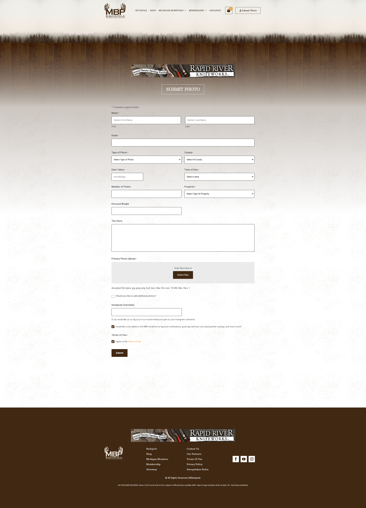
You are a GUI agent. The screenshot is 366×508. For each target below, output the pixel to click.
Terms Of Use (194, 459)
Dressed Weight (120, 204)
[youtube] (244, 459)
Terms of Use (134, 341)
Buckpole (141, 10)
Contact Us (193, 448)
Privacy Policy (194, 464)
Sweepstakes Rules (197, 469)
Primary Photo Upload (124, 258)
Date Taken (118, 169)
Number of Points (121, 186)
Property (189, 186)
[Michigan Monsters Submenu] (185, 10)
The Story (117, 221)
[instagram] (252, 459)
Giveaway (215, 10)
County (188, 152)
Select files (183, 275)
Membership (196, 10)
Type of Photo (120, 152)
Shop (153, 10)
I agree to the (128, 341)
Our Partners (194, 453)
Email (115, 135)
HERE (194, 485)
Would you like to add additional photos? (136, 296)
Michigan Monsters (171, 10)
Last (187, 126)
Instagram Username (123, 305)
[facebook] (236, 459)
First (114, 126)
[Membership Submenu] (206, 10)
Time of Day (191, 169)
